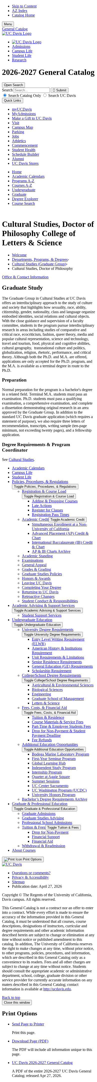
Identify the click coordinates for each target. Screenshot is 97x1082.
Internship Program (47, 772)
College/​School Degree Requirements (51, 675)
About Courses (24, 850)
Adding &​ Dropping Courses (55, 501)
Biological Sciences (47, 689)
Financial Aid (42, 841)
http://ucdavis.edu (57, 989)
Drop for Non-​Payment (50, 832)
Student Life (21, 55)
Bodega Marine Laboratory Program (60, 754)
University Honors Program (53, 795)
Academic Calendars (28, 176)
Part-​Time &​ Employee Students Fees (61, 726)
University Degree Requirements (47, 629)
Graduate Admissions (38, 813)
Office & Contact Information (25, 277)
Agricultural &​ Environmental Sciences (63, 685)
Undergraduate (23, 190)
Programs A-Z (23, 181)
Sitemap (18, 882)
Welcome (19, 255)
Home (17, 172)
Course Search (23, 203)
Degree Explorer (25, 199)
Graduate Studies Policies (42, 574)
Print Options (32, 859)
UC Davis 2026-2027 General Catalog (42, 1062)
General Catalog (15, 29)
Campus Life (22, 51)
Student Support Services (41, 615)
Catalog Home (23, 15)
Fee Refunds (42, 740)
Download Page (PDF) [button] (30, 1041)
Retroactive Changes (38, 596)
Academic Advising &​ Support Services (43, 605)
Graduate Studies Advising (43, 818)
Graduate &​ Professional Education (39, 804)
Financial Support (46, 837)
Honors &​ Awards (36, 578)
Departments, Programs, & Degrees (40, 259)
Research (19, 60)
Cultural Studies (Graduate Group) (39, 264)
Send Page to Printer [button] (28, 1024)
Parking (18, 132)
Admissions (21, 46)
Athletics (19, 141)
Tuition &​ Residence (48, 717)
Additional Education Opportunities (50, 744)
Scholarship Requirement (51, 671)
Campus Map (22, 127)
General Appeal (34, 565)
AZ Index (19, 11)
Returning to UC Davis (40, 592)
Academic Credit (35, 519)
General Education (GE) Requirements (62, 666)
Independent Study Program (54, 768)
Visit (15, 123)
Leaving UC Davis (37, 583)
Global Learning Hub (49, 763)
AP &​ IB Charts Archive (51, 551)
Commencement (25, 145)
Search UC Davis (61, 95)
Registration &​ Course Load (44, 491)
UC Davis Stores (25, 163)
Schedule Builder (25, 154)
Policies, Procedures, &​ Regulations (40, 481)
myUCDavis (22, 109)
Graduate (19, 194)
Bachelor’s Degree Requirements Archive (54, 799)
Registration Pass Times (50, 514)
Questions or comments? (31, 873)
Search (7, 90)
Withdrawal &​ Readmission (43, 846)
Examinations (32, 560)
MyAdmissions (24, 114)
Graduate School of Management (58, 698)
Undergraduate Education (32, 620)
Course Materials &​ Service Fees (57, 722)
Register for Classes (47, 510)
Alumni (18, 159)
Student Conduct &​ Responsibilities (50, 601)
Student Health (23, 150)
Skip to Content (24, 6)
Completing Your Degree (41, 587)
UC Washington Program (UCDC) (59, 790)
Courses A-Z (22, 185)
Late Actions (42, 505)
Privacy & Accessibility (30, 877)
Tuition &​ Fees (33, 827)
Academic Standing (37, 556)
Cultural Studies (21, 459)
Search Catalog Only (24, 95)
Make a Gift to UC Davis (32, 118)
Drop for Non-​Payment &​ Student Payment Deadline (58, 733)
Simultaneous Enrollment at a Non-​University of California (59, 526)
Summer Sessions (45, 781)
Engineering (41, 694)
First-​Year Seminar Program (54, 759)
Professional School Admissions (47, 822)
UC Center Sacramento (50, 786)
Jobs (15, 136)
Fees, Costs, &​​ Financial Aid (44, 707)
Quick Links (12, 100)
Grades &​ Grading (36, 569)
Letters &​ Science (46, 703)
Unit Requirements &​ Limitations (58, 657)
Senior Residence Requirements (57, 662)
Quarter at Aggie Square (51, 777)
